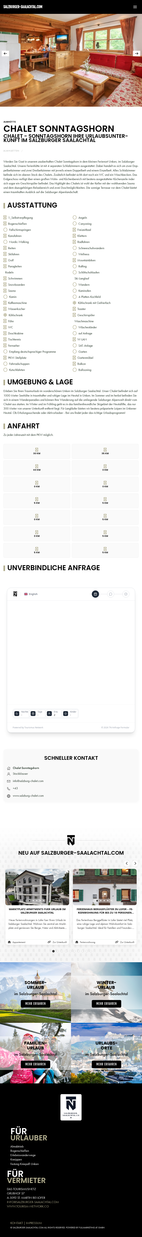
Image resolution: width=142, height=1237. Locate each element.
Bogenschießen (19, 1151)
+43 (15, 788)
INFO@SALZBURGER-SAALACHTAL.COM (33, 1202)
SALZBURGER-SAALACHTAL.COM (22, 7)
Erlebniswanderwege (23, 1155)
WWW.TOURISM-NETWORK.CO (28, 1206)
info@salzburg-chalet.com (28, 781)
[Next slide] (135, 863)
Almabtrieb (17, 1146)
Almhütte (9, 121)
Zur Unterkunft (60, 942)
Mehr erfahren (35, 1003)
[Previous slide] (126, 863)
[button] (133, 7)
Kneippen (16, 1159)
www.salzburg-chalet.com (28, 796)
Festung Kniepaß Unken (24, 1164)
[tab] (40, 111)
